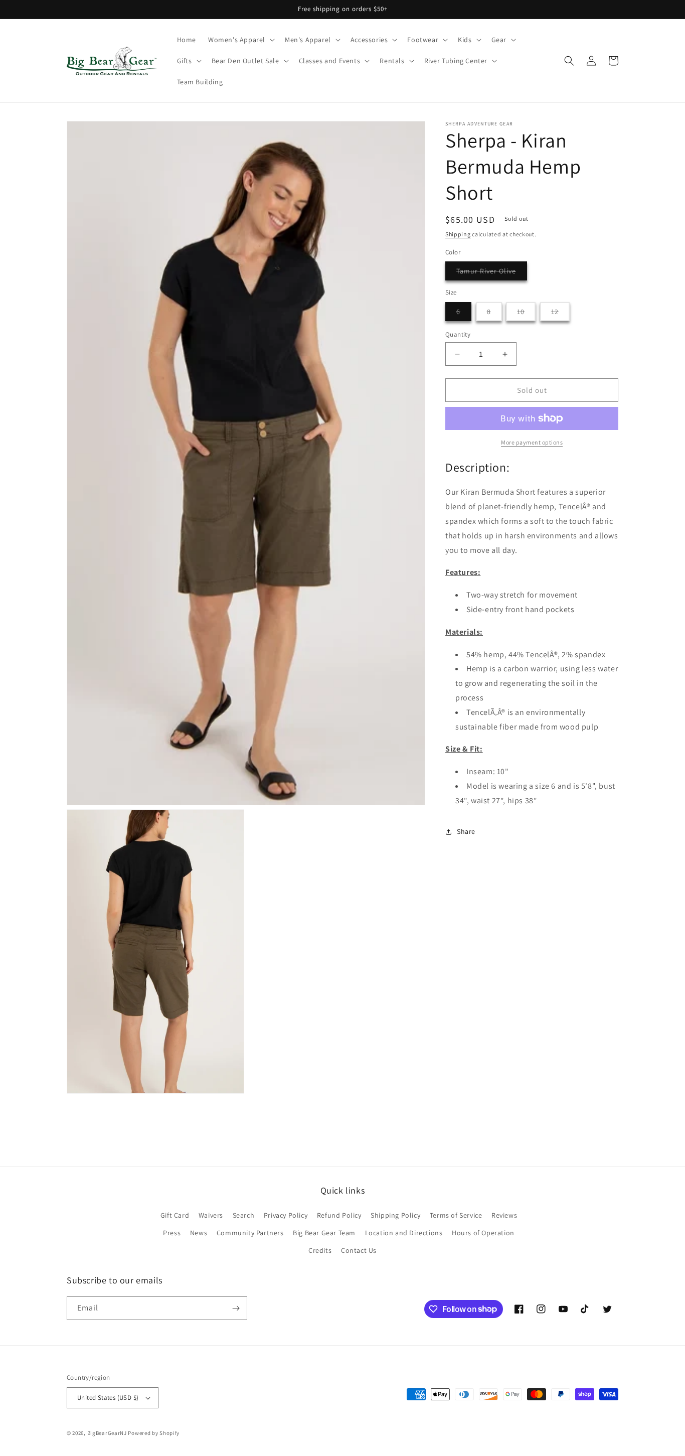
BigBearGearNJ (107, 1432)
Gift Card (174, 1215)
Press (172, 1232)
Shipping (458, 234)
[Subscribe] (236, 1308)
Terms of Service (456, 1215)
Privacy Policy (285, 1215)
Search (244, 1215)
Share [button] (466, 831)
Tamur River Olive (491, 273)
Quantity (457, 334)
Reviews (504, 1215)
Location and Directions (404, 1232)
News (198, 1232)
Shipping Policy (395, 1215)
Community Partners (250, 1232)
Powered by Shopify (154, 1432)
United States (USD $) (107, 1397)
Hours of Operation (483, 1232)
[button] (240, 39)
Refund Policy (339, 1215)
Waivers (211, 1215)
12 (560, 314)
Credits (319, 1250)
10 (526, 314)
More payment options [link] (532, 442)
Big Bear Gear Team (324, 1232)
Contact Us (359, 1250)
